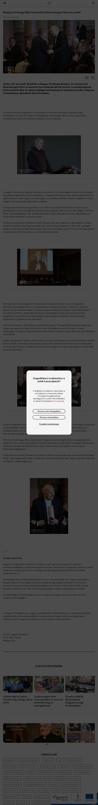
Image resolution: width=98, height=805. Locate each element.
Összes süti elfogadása (49, 411)
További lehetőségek (49, 424)
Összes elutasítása (49, 417)
